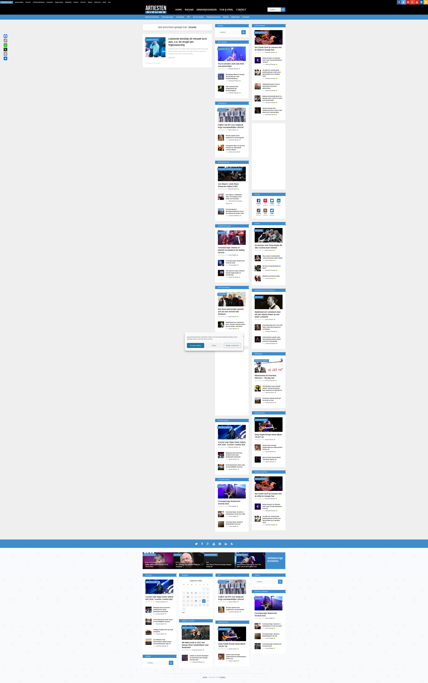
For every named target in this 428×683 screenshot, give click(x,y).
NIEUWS (189, 9)
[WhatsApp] (5, 45)
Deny (214, 345)
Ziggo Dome (59, 2)
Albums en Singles (261, 361)
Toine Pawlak (232, 255)
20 (196, 601)
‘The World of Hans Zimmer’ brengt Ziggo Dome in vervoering (235, 273)
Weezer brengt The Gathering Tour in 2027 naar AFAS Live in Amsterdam (272, 110)
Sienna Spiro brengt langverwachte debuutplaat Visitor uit (272, 447)
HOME (178, 9)
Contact (222, 677)
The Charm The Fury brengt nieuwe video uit (218, 566)
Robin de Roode (233, 152)
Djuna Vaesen (232, 130)
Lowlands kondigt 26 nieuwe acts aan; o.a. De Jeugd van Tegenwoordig (187, 41)
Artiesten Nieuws (233, 69)
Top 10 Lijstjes (198, 17)
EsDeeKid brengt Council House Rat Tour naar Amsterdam (271, 86)
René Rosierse (232, 189)
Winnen (225, 17)
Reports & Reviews (152, 17)
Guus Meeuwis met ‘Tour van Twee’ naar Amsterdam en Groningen (272, 327)
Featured (221, 486)
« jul (183, 612)
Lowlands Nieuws (152, 40)
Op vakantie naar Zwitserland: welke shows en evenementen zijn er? (162, 642)
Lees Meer (171, 57)
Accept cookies (195, 345)
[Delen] (5, 58)
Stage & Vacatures (213, 17)
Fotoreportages (167, 17)
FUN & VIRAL (226, 9)
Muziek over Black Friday (271, 276)
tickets (75, 2)
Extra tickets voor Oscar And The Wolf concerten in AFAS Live (249, 566)
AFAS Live (97, 2)
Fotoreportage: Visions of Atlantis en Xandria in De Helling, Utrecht (231, 250)
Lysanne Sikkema (234, 215)
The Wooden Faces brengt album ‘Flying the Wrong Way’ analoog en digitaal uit (272, 388)
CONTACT (241, 9)
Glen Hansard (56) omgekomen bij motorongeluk (232, 89)
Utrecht (83, 2)
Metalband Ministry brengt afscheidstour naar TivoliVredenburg (235, 76)
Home (205, 677)
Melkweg (68, 2)
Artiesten (245, 17)
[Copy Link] (5, 40)
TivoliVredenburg (39, 2)
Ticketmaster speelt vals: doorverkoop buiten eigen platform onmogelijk (271, 339)
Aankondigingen (224, 49)
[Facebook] (5, 36)
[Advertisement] (232, 382)
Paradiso (50, 2)
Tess (207, 562)
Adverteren (235, 17)
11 (188, 597)
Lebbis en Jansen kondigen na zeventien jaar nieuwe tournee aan (199, 658)
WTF (188, 17)
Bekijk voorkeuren (232, 345)
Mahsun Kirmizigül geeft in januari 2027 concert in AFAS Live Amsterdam (272, 98)
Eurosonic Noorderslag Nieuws (229, 169)
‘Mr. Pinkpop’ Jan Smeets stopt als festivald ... (188, 566)
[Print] (5, 54)
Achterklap (180, 17)
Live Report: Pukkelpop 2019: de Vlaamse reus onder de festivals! (234, 197)
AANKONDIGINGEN (207, 9)
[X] (5, 49)
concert (28, 2)
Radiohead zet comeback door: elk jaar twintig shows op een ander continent (235, 324)
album (90, 2)
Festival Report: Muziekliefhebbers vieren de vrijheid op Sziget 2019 (235, 211)
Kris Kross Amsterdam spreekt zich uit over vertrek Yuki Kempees (231, 311)
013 (109, 2)
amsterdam (19, 2)
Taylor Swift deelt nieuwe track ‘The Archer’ (156, 566)
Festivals (177, 555)
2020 (104, 2)
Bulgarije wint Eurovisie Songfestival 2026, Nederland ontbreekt (234, 455)
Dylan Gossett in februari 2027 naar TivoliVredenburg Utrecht (272, 60)
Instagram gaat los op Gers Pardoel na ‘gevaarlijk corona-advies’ (235, 148)
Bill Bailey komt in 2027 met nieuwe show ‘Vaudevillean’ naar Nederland (195, 645)
